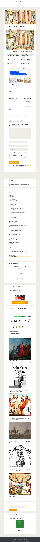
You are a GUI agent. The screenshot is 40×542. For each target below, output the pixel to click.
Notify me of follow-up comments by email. (18, 152)
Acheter (19, 530)
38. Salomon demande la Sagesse (14, 239)
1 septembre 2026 (20, 277)
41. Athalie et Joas (11, 243)
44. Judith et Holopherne (12, 248)
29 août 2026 (20, 268)
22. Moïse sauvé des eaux (12, 218)
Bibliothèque (8, 5)
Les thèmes (22, 5)
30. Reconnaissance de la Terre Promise (15, 229)
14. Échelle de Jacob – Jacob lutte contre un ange (16, 208)
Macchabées (13, 105)
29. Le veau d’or (11, 227)
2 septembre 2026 (20, 278)
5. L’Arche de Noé (11, 196)
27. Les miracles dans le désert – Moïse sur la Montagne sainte (18, 225)
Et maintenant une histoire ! (12, 2)
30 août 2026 (20, 271)
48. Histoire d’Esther (13, 100)
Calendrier (15, 5)
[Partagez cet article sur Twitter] (10, 109)
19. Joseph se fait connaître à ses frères (14, 214)
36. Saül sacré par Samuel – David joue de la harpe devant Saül (18, 237)
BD (22, 105)
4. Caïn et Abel (11, 195)
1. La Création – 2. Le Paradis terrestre (14, 192)
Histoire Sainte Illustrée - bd (18, 29)
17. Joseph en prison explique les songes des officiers (17, 212)
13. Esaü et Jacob (11, 207)
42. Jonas (10, 244)
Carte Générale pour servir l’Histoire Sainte (26, 100)
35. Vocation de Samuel (12, 235)
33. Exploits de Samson (12, 233)
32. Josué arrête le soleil (12, 231)
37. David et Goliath (12, 238)
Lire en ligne (11, 532)
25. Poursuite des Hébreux (13, 222)
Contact (32, 5)
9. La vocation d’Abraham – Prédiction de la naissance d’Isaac (18, 201)
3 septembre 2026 (20, 279)
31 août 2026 (20, 275)
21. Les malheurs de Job (12, 217)
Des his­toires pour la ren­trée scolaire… (20, 266)
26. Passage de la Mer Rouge (13, 224)
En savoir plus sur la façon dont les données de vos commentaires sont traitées (20, 167)
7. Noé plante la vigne (12, 199)
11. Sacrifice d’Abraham (12, 204)
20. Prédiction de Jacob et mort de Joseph (15, 216)
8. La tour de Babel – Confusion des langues (15, 200)
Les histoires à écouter (20, 302)
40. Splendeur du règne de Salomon (14, 242)
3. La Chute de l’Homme (12, 194)
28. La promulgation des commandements (15, 226)
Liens (28, 5)
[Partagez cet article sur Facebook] (9, 109)
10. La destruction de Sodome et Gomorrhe (15, 203)
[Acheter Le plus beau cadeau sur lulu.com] (20, 524)
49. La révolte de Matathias (13, 256)
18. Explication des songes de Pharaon (14, 213)
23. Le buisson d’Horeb (12, 220)
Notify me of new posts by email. (16, 155)
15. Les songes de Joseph (12, 209)
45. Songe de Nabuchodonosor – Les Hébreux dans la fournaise (18, 250)
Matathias (19, 105)
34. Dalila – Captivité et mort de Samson (15, 234)
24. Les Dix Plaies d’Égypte (13, 221)
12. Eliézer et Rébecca (12, 205)
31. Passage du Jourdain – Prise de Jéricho (15, 230)
